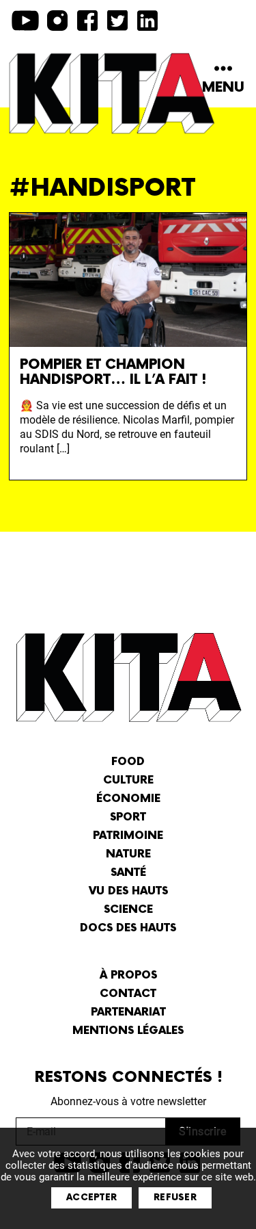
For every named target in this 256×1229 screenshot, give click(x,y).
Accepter (91, 1197)
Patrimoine (128, 835)
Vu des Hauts (128, 891)
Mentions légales (128, 1030)
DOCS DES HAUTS (128, 928)
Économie (128, 798)
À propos (128, 975)
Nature (128, 854)
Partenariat (128, 1012)
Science (128, 909)
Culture (128, 780)
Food (128, 761)
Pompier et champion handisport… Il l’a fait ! (113, 372)
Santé (128, 872)
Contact (128, 993)
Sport (128, 817)
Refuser (175, 1197)
